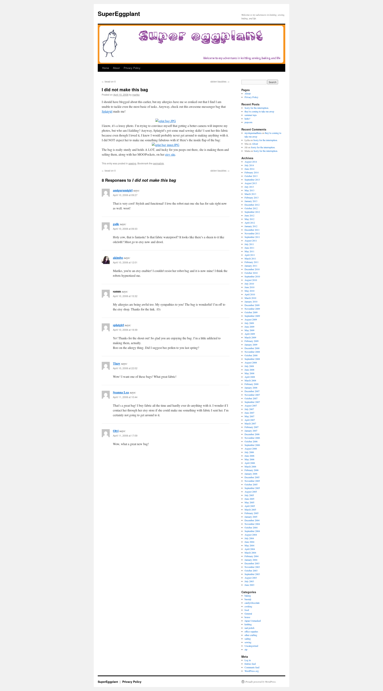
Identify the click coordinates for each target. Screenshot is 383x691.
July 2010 (249, 283)
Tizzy (116, 363)
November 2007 (252, 394)
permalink (158, 163)
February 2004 (252, 556)
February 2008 (252, 384)
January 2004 (251, 559)
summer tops (251, 115)
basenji (248, 599)
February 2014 (252, 172)
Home (105, 68)
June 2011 (249, 247)
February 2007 (252, 427)
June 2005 (249, 498)
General (248, 613)
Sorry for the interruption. (257, 107)
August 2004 (251, 534)
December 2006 (252, 434)
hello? (247, 118)
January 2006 (251, 473)
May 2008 (249, 373)
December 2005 (252, 477)
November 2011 (252, 233)
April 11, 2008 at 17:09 (125, 435)
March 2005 (250, 509)
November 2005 (252, 480)
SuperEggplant (119, 13)
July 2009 (249, 323)
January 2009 (251, 344)
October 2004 (251, 527)
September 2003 (252, 574)
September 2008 (252, 358)
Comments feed (252, 667)
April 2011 (250, 254)
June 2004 (249, 541)
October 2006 (251, 441)
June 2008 (249, 369)
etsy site (170, 154)
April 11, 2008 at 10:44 (125, 397)
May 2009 (249, 330)
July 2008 (249, 366)
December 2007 (252, 391)
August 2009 (251, 319)
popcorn (248, 122)
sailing (248, 638)
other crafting (251, 635)
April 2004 (250, 549)
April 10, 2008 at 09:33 (125, 228)
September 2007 (252, 401)
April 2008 (250, 376)
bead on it (108, 81)
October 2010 (251, 272)
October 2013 (251, 176)
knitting (248, 624)
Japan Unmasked (253, 620)
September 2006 (252, 445)
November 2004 (252, 523)
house (247, 617)
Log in (248, 660)
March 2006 (250, 466)
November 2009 (252, 308)
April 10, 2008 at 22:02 (125, 368)
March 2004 (250, 552)
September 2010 (252, 276)
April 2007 (250, 419)
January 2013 (251, 201)
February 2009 (252, 341)
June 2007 (249, 412)
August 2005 (251, 491)
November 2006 (252, 437)
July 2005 (249, 495)
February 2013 (252, 197)
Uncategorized (251, 645)
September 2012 (252, 211)
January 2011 (251, 265)
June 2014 (249, 168)
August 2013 (251, 183)
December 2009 (252, 305)
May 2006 (249, 459)
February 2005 (252, 513)
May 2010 (249, 290)
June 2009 (249, 326)
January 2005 (251, 516)
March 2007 (250, 423)
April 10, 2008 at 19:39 (125, 329)
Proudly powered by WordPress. (260, 681)
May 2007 (249, 416)
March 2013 (250, 193)
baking (248, 595)
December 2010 (252, 269)
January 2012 (251, 226)
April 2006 (250, 462)
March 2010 (250, 297)
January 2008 (251, 387)
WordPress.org (252, 670)
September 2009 (252, 315)
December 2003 (252, 563)
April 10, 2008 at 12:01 (125, 262)
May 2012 (249, 219)
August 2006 (251, 448)
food (247, 609)
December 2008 (252, 348)
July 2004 (249, 538)
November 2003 (252, 566)
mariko (136, 94)
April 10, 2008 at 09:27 (125, 195)
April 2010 (250, 294)
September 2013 (252, 179)
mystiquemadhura (253, 132)
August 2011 (251, 240)
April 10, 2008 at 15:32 (125, 296)
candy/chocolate (252, 602)
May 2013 (249, 190)
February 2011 (252, 262)
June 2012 (249, 215)
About (116, 68)
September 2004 (252, 531)
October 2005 (251, 484)
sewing (132, 163)
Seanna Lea (121, 392)
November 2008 (252, 351)
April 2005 (250, 505)
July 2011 (249, 244)
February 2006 (252, 470)
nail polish (249, 627)
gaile (116, 224)
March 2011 (250, 258)
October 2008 (251, 355)
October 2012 (251, 208)
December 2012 (252, 204)
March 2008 (250, 380)
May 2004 (249, 545)
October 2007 (251, 398)
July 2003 (249, 581)
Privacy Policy (132, 68)
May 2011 (249, 251)
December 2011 (252, 229)
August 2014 (251, 161)
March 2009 (250, 337)
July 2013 (249, 186)
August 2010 (251, 280)
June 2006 (249, 455)
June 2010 (249, 287)
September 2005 (252, 488)
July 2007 (249, 409)
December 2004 (252, 520)
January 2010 (251, 301)
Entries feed (250, 663)
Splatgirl (107, 111)
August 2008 (251, 362)
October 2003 (251, 570)
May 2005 (249, 502)
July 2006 (249, 452)
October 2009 (251, 312)
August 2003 (251, 577)
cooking (248, 606)
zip (246, 649)
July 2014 (249, 165)
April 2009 (250, 333)
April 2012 (250, 222)
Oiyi (115, 430)
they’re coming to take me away (259, 111)
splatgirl (118, 325)
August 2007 (251, 405)
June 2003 (249, 584)
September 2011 (252, 237)
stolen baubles (219, 81)
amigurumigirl (122, 190)
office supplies (251, 631)
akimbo (118, 257)
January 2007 (251, 430)
